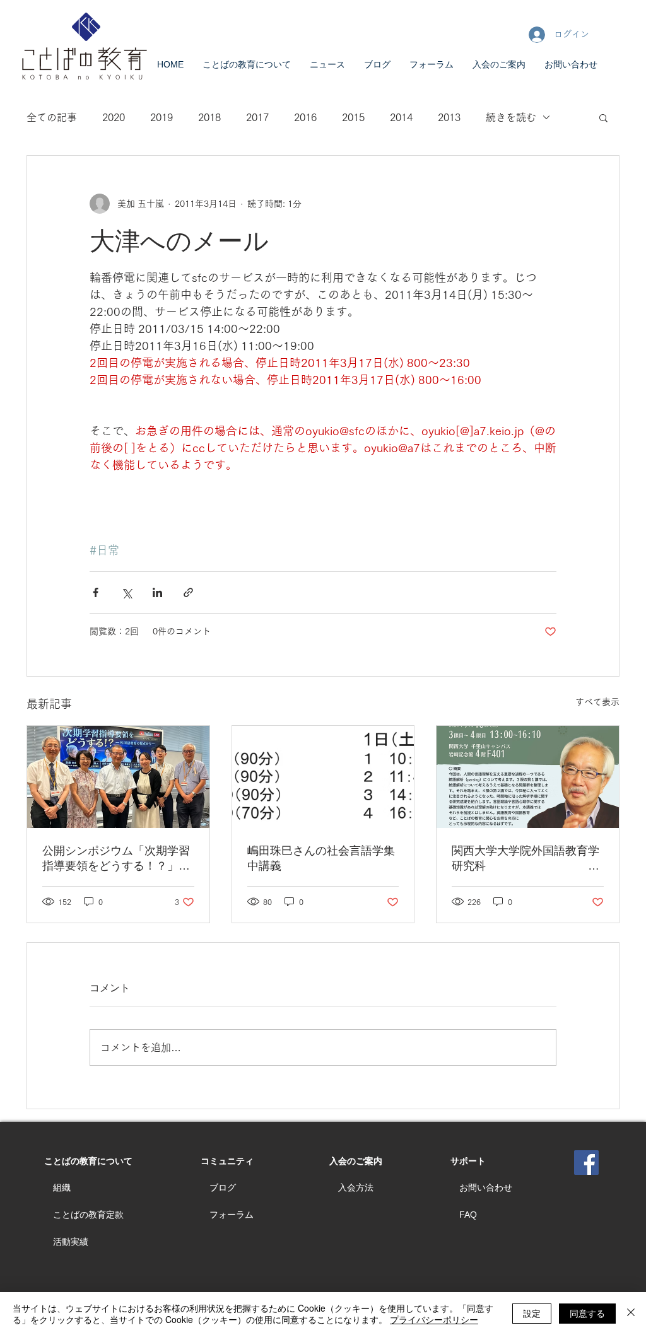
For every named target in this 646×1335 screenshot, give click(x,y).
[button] (603, 117)
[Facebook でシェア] (96, 592)
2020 (113, 117)
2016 (305, 117)
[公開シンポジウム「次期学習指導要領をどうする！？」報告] (118, 777)
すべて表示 (597, 701)
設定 (532, 1313)
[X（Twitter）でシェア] (126, 592)
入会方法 (355, 1187)
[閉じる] (630, 1313)
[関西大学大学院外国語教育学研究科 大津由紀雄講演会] (528, 777)
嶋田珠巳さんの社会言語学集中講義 (321, 858)
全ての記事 (51, 117)
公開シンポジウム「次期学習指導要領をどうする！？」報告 (116, 858)
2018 (209, 117)
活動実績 (70, 1242)
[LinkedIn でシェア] (157, 592)
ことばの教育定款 (88, 1215)
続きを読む (511, 117)
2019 (161, 117)
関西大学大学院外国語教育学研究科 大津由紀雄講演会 (525, 858)
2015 (353, 117)
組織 (62, 1187)
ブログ (222, 1187)
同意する (587, 1313)
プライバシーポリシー (434, 1319)
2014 (401, 117)
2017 (257, 117)
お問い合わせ (485, 1187)
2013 (449, 117)
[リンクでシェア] (188, 592)
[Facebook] (586, 1162)
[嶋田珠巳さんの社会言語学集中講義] (323, 777)
